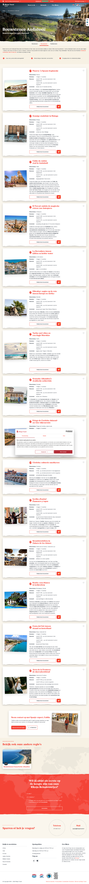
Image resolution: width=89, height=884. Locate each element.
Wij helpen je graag (79, 1)
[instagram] (37, 860)
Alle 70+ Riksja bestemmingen (12, 1)
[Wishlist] (72, 5)
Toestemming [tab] (25, 435)
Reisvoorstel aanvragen (18, 727)
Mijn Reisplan (81, 5)
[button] (32, 5)
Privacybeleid (43, 802)
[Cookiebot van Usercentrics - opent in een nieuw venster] (66, 431)
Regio (4, 10)
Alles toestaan (63, 451)
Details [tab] (44, 435)
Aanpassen (43, 451)
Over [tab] (64, 435)
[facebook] (33, 860)
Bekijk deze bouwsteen (43, 106)
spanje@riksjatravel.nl (78, 828)
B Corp (77, 858)
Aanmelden (44, 808)
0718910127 (33, 727)
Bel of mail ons (12, 52)
